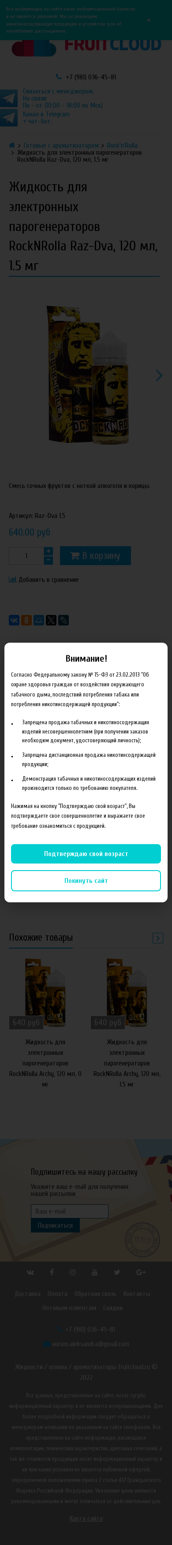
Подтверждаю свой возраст (86, 854)
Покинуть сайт (86, 881)
